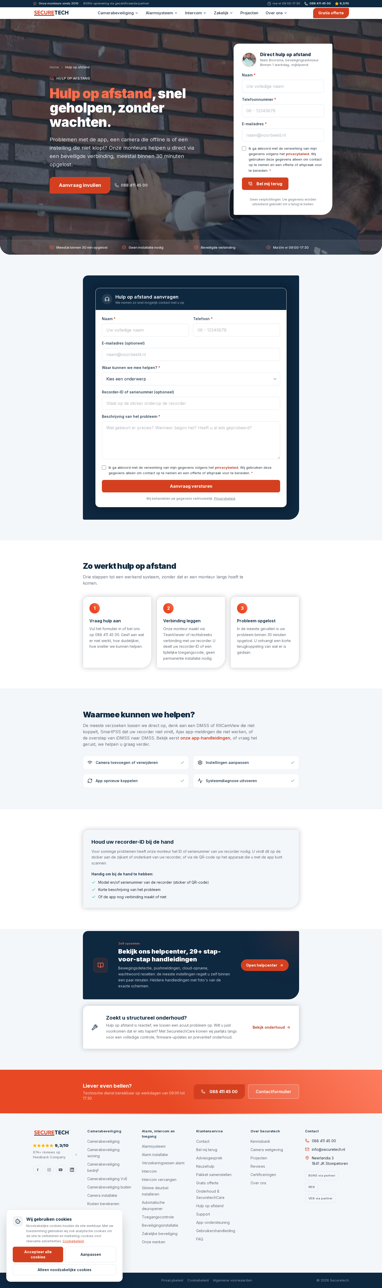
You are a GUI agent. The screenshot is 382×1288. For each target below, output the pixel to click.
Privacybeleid (224, 498)
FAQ (199, 1239)
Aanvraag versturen (191, 486)
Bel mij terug (269, 183)
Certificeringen (263, 1174)
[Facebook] (37, 1169)
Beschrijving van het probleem (131, 416)
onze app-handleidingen (205, 738)
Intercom (193, 12)
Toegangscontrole (158, 1217)
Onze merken (153, 1242)
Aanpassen (91, 1254)
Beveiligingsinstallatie (160, 1225)
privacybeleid (297, 154)
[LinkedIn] (72, 1169)
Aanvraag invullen (80, 185)
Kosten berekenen (103, 1203)
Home (54, 67)
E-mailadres (254, 124)
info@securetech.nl (328, 1149)
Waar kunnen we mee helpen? (131, 367)
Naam (249, 75)
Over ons (274, 12)
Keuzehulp (205, 1166)
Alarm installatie (155, 1154)
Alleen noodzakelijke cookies (64, 1269)
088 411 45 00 (320, 3)
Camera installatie (102, 1195)
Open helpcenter (261, 965)
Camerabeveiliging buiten (109, 1187)
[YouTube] (60, 1169)
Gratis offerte (331, 13)
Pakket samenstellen (214, 1174)
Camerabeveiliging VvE (107, 1179)
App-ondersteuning (213, 1222)
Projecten (249, 12)
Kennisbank (260, 1141)
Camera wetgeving (267, 1149)
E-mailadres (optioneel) (123, 343)
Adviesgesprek (209, 1158)
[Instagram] (49, 1169)
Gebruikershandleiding (215, 1230)
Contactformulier (273, 1091)
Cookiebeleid (198, 1280)
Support (203, 1214)
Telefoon (203, 318)
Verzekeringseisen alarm (163, 1163)
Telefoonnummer (259, 99)
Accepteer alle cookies (38, 1254)
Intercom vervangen (159, 1179)
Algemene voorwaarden (232, 1280)
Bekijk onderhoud (269, 1027)
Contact (202, 1141)
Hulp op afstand (209, 1206)
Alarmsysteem (159, 12)
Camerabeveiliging (116, 12)
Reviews (258, 1166)
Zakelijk (221, 12)
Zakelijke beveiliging (159, 1233)
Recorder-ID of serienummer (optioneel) (138, 392)
